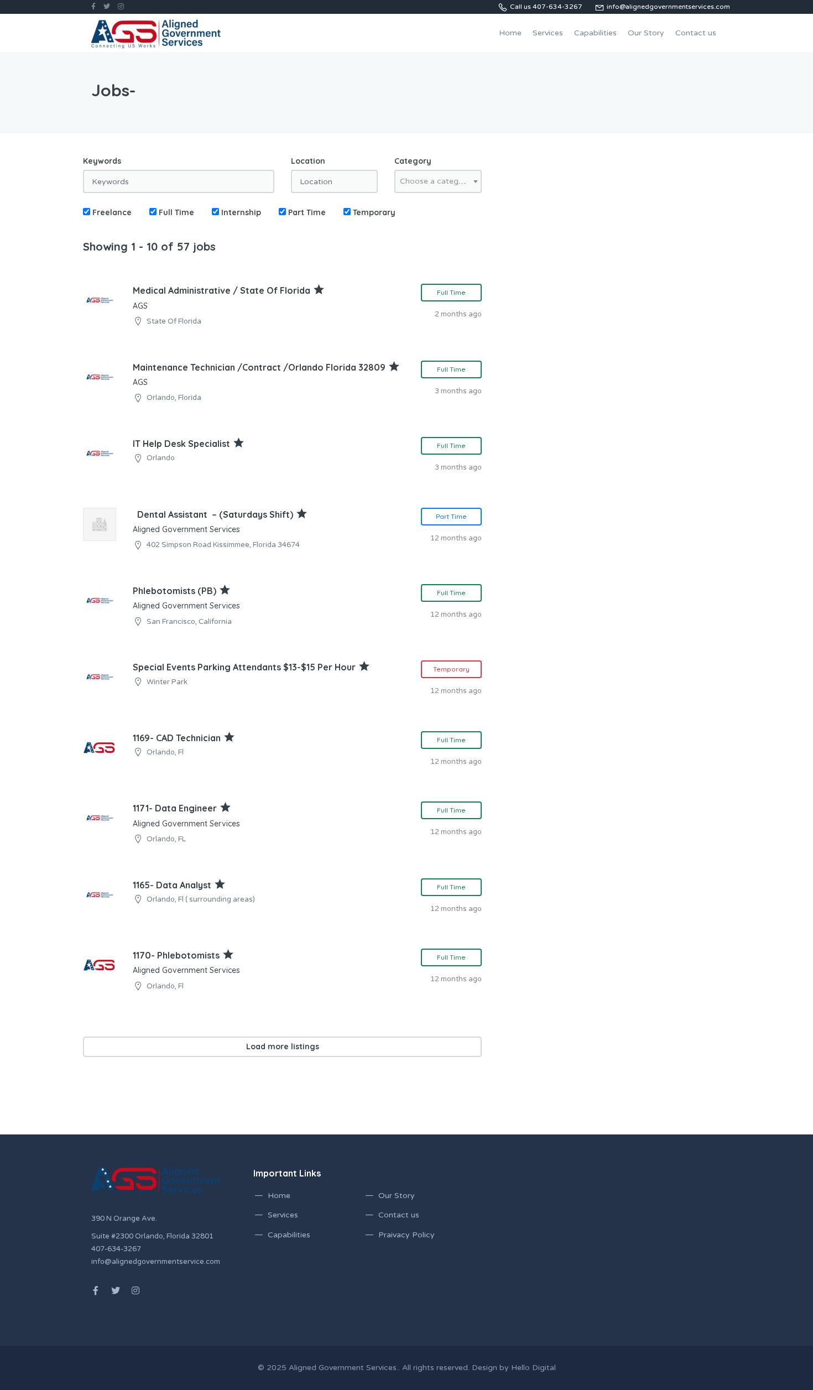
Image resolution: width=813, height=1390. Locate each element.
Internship (240, 212)
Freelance (111, 212)
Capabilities (595, 33)
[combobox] (438, 181)
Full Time (175, 212)
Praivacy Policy (406, 1235)
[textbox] (438, 181)
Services (548, 33)
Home (510, 33)
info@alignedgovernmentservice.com (155, 1261)
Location (308, 161)
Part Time (306, 212)
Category (412, 161)
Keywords (102, 161)
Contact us (695, 33)
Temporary (373, 212)
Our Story (646, 33)
